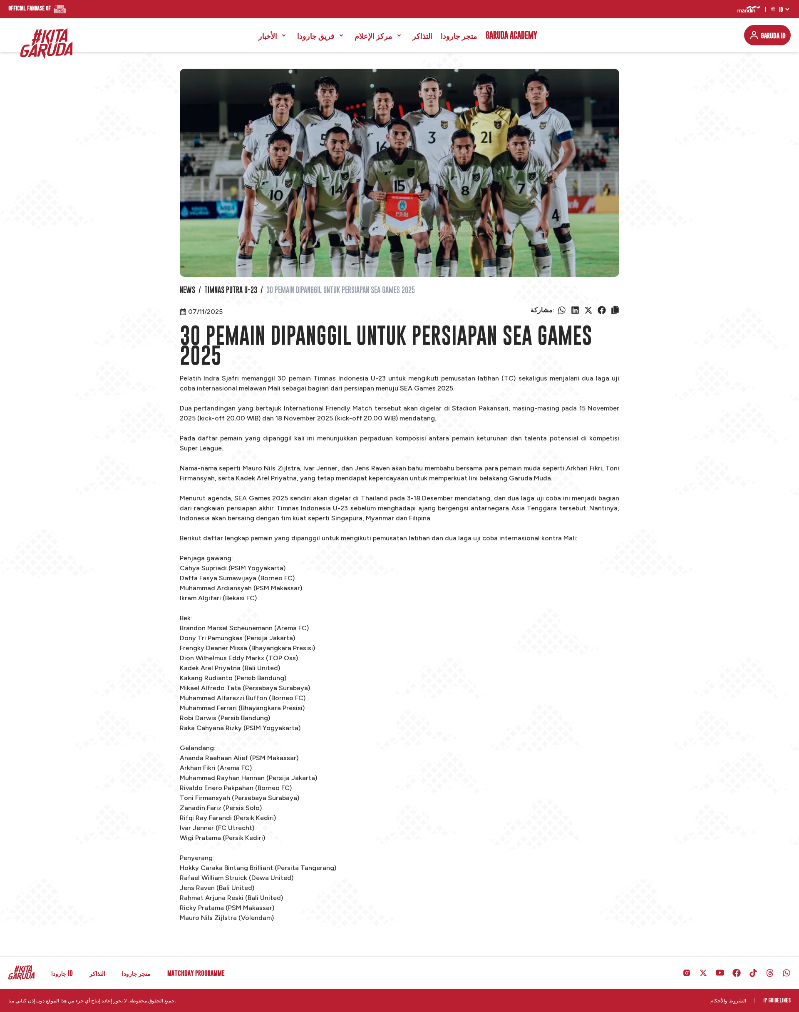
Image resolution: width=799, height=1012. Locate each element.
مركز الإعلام (373, 35)
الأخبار (267, 35)
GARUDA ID (773, 35)
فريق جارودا (316, 35)
